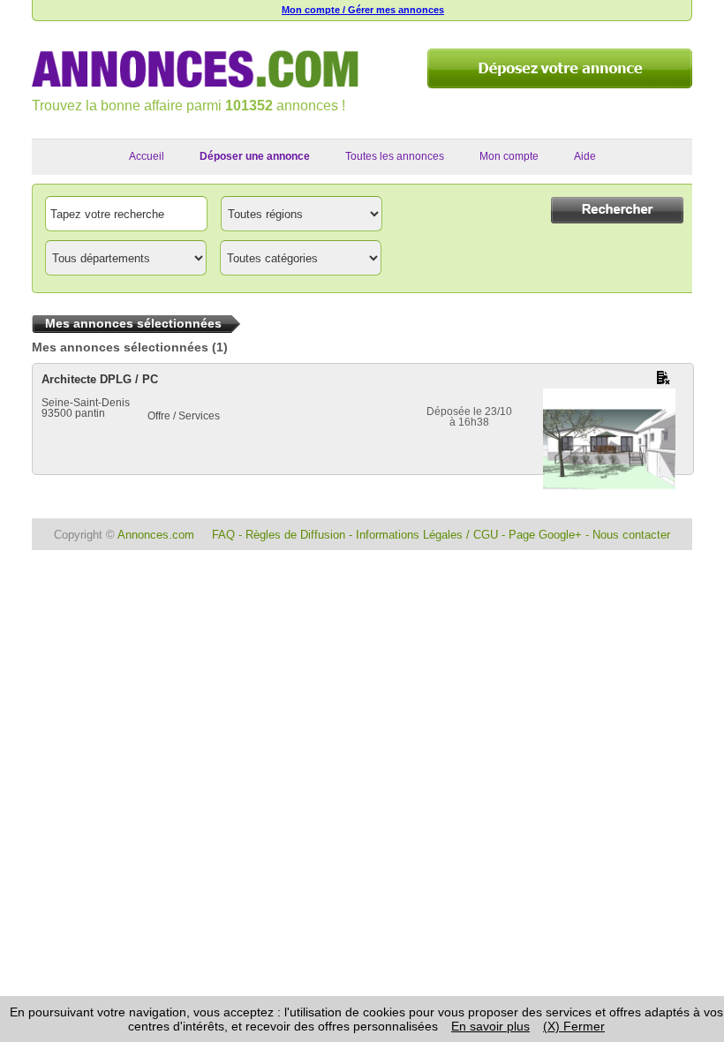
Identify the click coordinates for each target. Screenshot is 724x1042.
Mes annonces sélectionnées (120, 347)
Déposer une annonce (255, 156)
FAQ (223, 534)
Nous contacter (631, 534)
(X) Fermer (574, 1026)
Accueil (146, 156)
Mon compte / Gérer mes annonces (363, 9)
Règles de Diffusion (295, 534)
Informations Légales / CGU (427, 534)
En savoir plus (490, 1026)
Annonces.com (155, 534)
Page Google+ (545, 534)
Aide (585, 156)
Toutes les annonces (394, 156)
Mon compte (509, 156)
